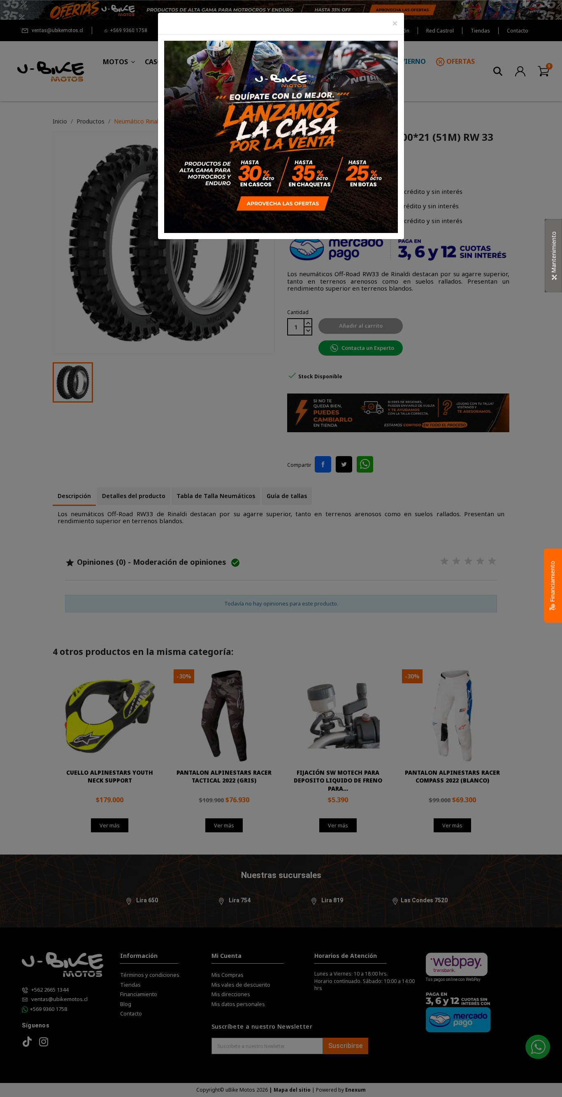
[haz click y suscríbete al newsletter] (281, 136)
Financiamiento (552, 582)
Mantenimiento (553, 253)
